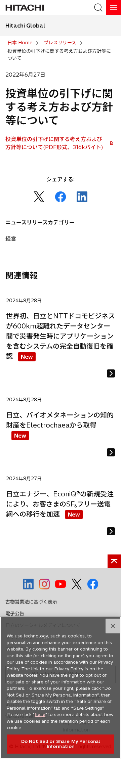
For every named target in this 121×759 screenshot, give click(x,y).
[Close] (113, 626)
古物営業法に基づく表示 (31, 602)
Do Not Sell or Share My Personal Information (60, 744)
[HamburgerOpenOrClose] (113, 7)
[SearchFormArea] (98, 7)
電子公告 (14, 614)
